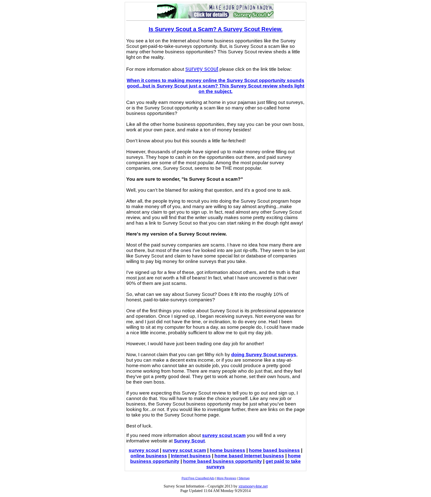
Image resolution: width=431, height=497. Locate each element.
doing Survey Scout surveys (263, 354)
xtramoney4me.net (253, 486)
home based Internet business (249, 455)
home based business (274, 450)
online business (148, 455)
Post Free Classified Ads (198, 478)
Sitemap (244, 478)
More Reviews (226, 478)
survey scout (201, 69)
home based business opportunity (222, 461)
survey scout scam (224, 435)
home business (227, 450)
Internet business (191, 455)
